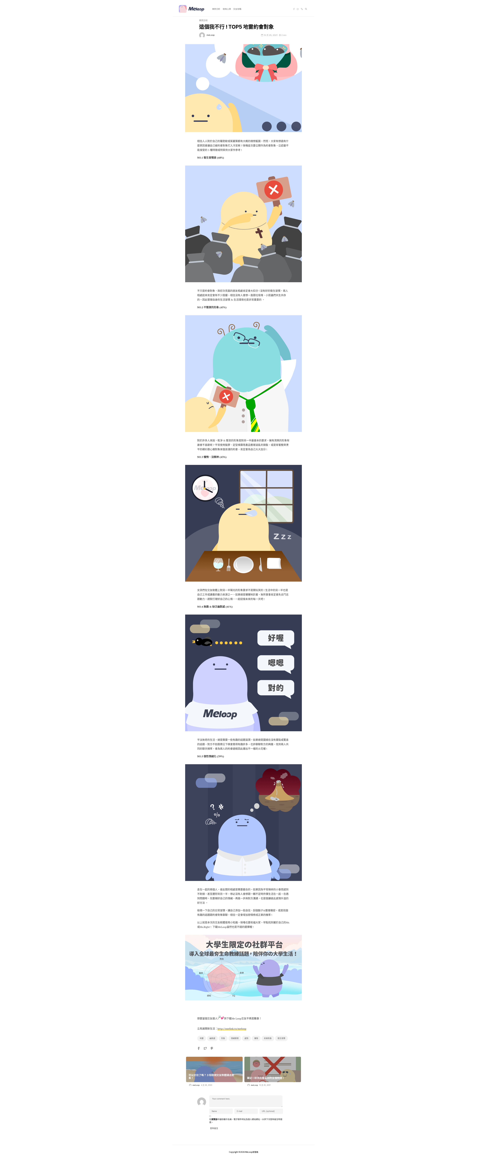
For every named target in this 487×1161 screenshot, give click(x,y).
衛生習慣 (281, 1038)
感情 (246, 1038)
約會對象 (268, 1038)
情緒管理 (235, 1038)
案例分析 (216, 8)
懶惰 (256, 1038)
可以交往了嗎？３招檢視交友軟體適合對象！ (211, 1076)
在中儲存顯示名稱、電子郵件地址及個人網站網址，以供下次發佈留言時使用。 (245, 1121)
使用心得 (227, 8)
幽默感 (212, 1038)
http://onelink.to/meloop (232, 1028)
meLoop (211, 35)
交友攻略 (237, 8)
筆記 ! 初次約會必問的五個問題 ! (265, 1077)
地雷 (202, 1038)
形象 (223, 1038)
